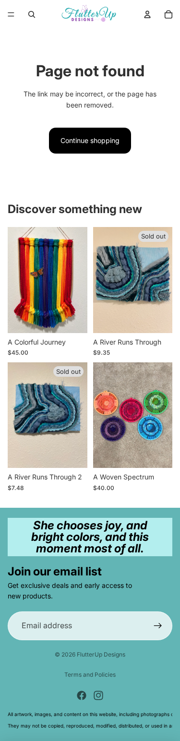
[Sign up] (158, 625)
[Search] (31, 14)
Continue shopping (90, 140)
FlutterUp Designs (101, 654)
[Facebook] (81, 695)
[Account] (147, 14)
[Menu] (11, 14)
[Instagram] (98, 695)
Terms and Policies (90, 674)
